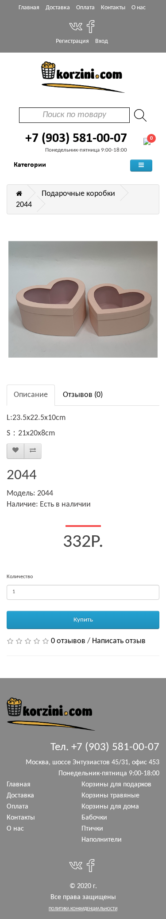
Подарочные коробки (78, 194)
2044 (24, 205)
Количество (20, 577)
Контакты (113, 7)
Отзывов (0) (83, 395)
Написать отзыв (119, 641)
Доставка (58, 7)
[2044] (83, 299)
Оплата (85, 7)
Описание (31, 395)
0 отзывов (68, 641)
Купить (83, 620)
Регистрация (72, 41)
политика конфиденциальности (83, 909)
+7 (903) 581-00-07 (76, 138)
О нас (138, 7)
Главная (29, 7)
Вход (101, 41)
